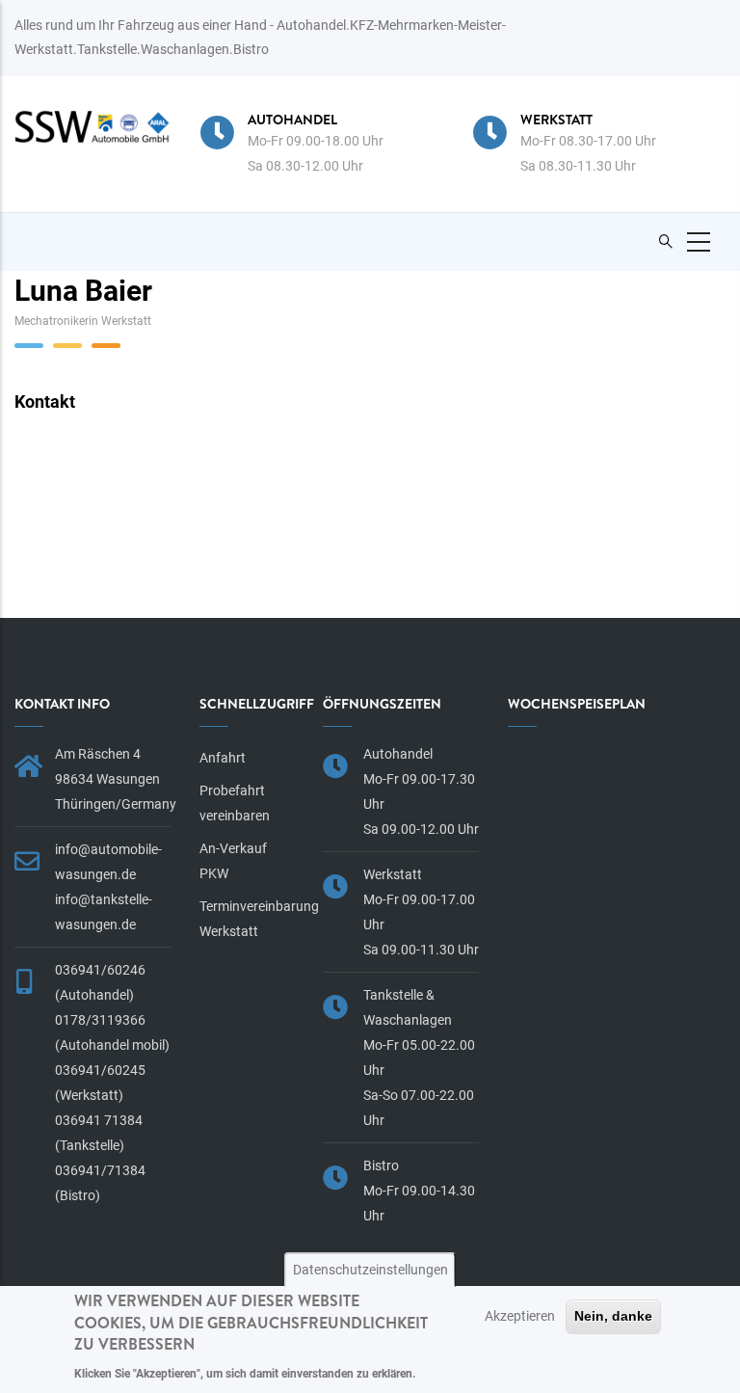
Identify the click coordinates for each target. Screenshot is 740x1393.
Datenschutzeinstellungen (370, 1269)
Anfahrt (222, 757)
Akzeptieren (520, 1316)
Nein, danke (613, 1316)
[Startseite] (92, 127)
